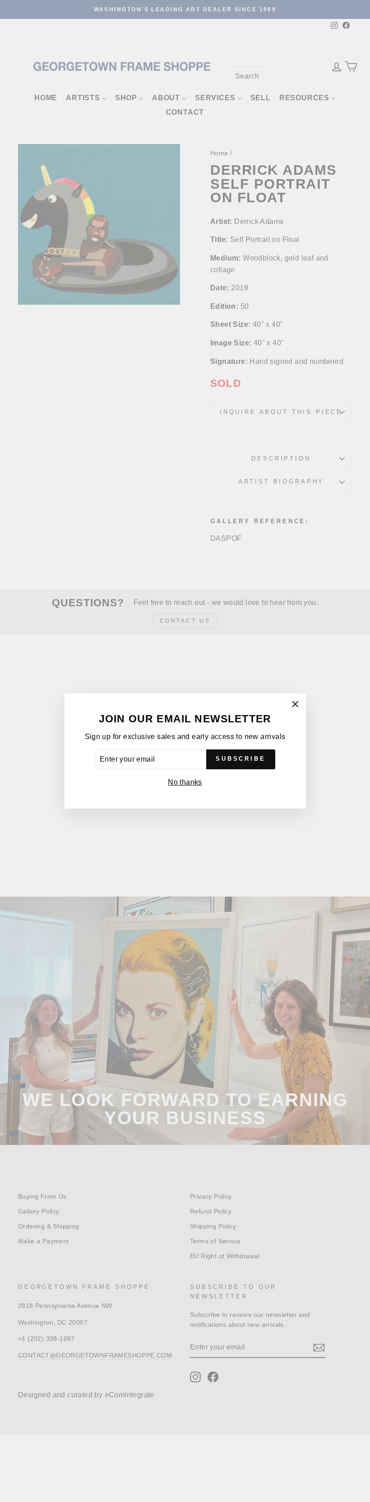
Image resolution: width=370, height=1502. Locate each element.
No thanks (185, 782)
